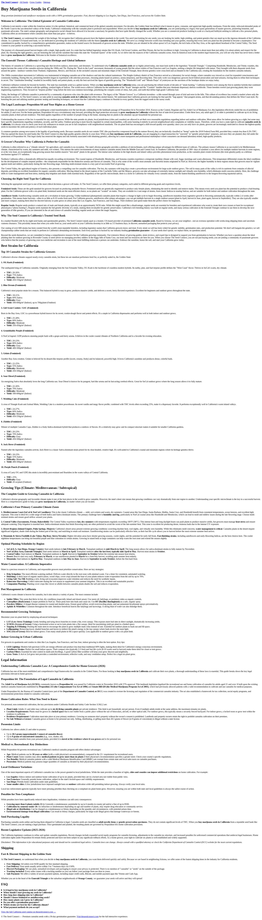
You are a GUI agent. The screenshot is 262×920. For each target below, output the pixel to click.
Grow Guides (35, 2)
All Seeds (24, 2)
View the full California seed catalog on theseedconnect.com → (28, 912)
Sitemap (46, 2)
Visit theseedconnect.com (88, 916)
